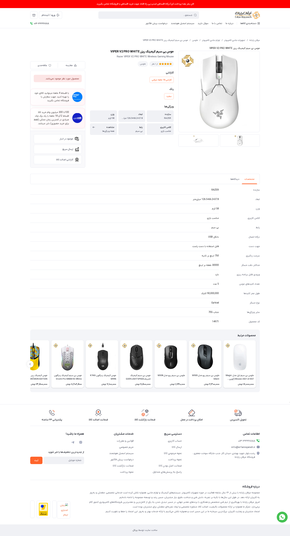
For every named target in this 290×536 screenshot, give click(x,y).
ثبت (36, 460)
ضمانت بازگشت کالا (123, 465)
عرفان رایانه (254, 40)
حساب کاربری (175, 441)
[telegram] (72, 442)
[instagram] (80, 442)
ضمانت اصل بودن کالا (170, 465)
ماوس (195, 40)
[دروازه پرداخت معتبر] (42, 510)
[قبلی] (259, 364)
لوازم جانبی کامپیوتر (211, 40)
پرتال (135, 530)
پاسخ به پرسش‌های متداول (167, 472)
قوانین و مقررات (125, 441)
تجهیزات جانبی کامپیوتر (234, 40)
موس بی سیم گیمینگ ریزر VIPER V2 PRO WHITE (165, 40)
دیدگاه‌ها (234, 179)
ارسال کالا (177, 447)
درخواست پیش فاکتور (122, 459)
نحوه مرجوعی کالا (173, 453)
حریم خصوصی (126, 447)
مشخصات (249, 179)
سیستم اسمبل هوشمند (121, 453)
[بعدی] (30, 364)
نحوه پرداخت (175, 459)
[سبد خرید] (34, 15)
